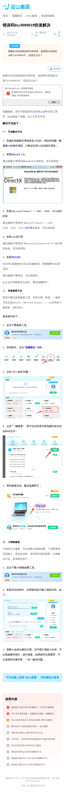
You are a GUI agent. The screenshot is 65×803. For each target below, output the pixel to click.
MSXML (16, 257)
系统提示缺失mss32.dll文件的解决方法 (28, 764)
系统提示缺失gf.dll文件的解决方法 (26, 752)
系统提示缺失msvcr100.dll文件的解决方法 (29, 758)
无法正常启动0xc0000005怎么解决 (26, 745)
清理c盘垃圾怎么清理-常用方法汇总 (27, 733)
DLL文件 (43, 111)
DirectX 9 (28, 161)
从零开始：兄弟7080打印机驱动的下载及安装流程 (33, 739)
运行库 (28, 228)
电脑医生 (17, 15)
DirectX (16, 154)
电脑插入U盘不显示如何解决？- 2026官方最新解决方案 (33, 707)
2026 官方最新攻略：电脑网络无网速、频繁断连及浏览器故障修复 (33, 713)
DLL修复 (32, 15)
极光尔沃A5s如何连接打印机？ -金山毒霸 (29, 726)
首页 (5, 15)
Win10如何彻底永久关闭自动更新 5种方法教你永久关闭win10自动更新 (33, 720)
